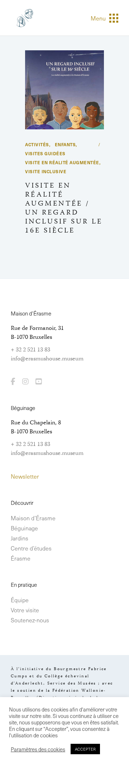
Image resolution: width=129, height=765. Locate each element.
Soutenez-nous (30, 620)
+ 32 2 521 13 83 (30, 350)
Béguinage (24, 528)
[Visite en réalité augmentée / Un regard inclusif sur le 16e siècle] (64, 89)
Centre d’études (31, 548)
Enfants (65, 144)
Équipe (20, 599)
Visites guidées (45, 153)
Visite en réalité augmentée (62, 162)
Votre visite (25, 609)
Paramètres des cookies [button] (38, 749)
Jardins (19, 538)
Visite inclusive (45, 171)
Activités (37, 144)
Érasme (20, 558)
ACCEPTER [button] (85, 749)
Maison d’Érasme (33, 517)
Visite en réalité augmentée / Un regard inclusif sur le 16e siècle (63, 208)
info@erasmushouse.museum (47, 359)
